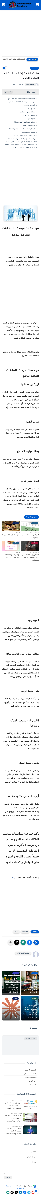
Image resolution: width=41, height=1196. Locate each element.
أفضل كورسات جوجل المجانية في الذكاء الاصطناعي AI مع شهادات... (30, 1013)
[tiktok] (12, 1192)
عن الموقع (32, 1081)
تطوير (16, 931)
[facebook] (24, 1192)
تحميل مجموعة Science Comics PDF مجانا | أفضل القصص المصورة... (30, 987)
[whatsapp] (7, 1192)
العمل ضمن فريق (29, 115)
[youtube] (33, 1192)
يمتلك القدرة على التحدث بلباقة (24, 122)
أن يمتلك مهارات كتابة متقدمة (25, 136)
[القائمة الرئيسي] (37, 5)
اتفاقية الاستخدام (30, 1074)
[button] (29, 942)
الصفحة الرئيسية (30, 1070)
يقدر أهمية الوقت (29, 125)
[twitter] (16, 1192)
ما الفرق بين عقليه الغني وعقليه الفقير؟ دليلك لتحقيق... (30, 557)
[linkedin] (20, 1192)
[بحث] (3, 5)
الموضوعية (31, 119)
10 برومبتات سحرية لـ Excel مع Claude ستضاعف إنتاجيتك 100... (12, 987)
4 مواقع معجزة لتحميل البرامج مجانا (30, 536)
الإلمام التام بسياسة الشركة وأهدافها (22, 129)
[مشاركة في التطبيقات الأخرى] (10, 942)
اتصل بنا (33, 1085)
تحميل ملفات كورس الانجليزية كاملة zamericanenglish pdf (14, 1131)
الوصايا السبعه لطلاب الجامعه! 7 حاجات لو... (12, 556)
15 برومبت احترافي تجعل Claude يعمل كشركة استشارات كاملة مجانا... (11, 1011)
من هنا (14, 878)
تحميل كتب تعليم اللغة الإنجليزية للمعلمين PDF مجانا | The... (14, 59)
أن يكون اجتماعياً (29, 105)
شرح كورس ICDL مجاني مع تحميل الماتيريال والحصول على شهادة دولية (13, 1106)
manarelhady (30, 84)
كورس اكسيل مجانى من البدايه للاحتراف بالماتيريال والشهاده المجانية (13, 1119)
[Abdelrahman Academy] (20, 4)
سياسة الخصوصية (30, 1077)
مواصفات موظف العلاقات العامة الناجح (21, 99)
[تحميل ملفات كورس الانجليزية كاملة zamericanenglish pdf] (30, 1129)
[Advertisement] (20, 34)
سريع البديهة (30, 109)
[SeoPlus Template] (34, 1186)
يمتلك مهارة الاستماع (27, 112)
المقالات (34, 68)
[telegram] (28, 1192)
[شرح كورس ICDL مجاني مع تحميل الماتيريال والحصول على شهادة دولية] (30, 1104)
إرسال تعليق (30, 1038)
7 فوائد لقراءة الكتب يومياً (11, 535)
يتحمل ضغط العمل (28, 132)
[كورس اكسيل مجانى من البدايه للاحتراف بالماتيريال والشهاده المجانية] (30, 1117)
